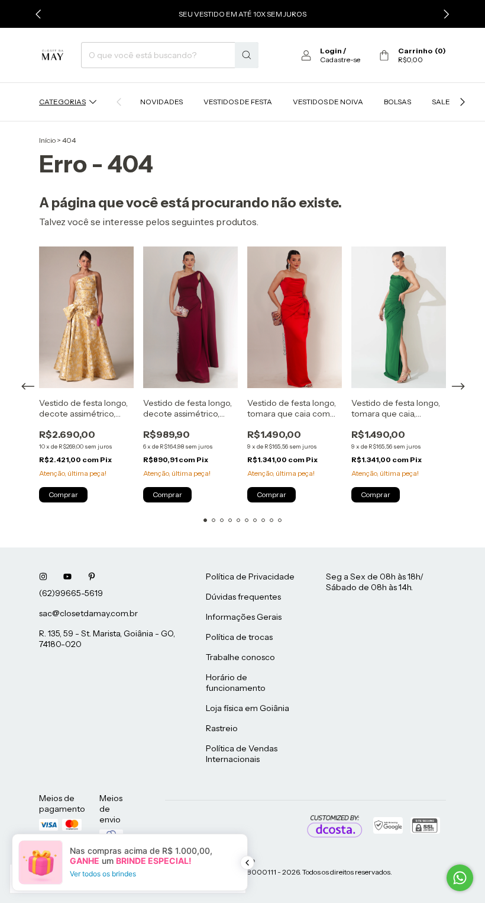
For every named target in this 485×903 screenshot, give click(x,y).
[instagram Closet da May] (43, 576)
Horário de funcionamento (236, 682)
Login (331, 50)
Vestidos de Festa (237, 101)
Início (47, 140)
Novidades (161, 101)
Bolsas (397, 101)
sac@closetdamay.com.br (88, 613)
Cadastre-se (340, 59)
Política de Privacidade (250, 576)
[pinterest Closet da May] (92, 576)
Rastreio (222, 728)
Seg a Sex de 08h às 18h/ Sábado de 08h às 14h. (374, 582)
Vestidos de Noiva (328, 101)
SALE (441, 101)
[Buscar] (246, 55)
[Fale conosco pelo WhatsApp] (460, 877)
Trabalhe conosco (240, 657)
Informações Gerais (244, 616)
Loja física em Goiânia (247, 708)
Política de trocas (239, 637)
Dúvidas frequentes (243, 596)
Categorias (62, 101)
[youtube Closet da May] (67, 576)
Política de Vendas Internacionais (241, 753)
